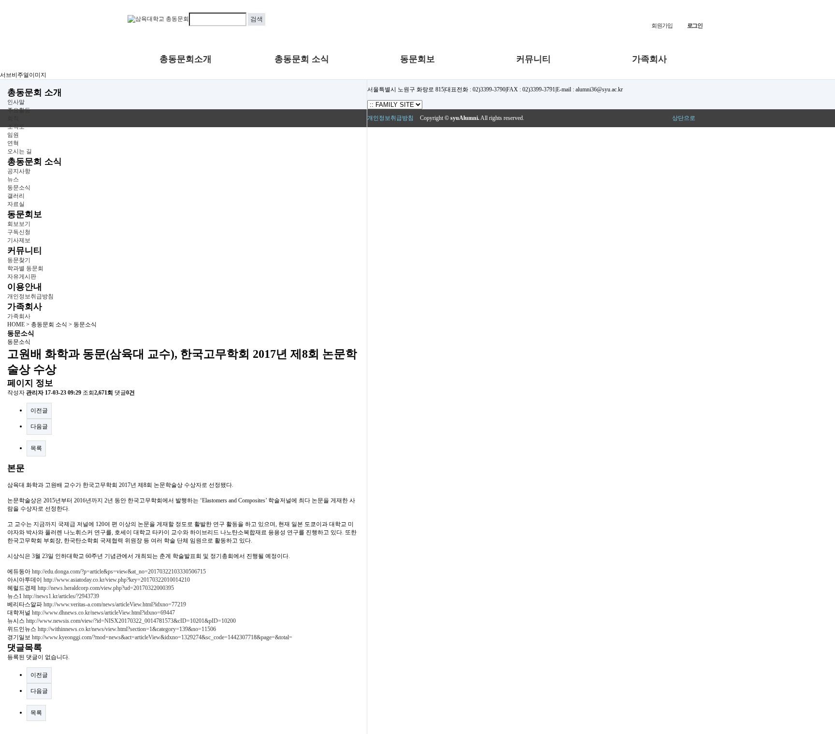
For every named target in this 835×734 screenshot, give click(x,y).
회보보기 (18, 223)
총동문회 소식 (301, 59)
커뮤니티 (533, 59)
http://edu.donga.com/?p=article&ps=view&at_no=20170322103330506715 (119, 571)
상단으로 (683, 118)
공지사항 (18, 171)
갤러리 (16, 195)
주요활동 (18, 110)
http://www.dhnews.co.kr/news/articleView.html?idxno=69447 (103, 612)
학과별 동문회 (25, 268)
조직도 (16, 126)
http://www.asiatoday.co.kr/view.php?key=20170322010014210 (116, 579)
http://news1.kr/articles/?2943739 (61, 596)
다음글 (39, 426)
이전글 (39, 410)
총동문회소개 (185, 59)
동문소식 (18, 187)
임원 (13, 135)
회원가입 (661, 25)
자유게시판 (21, 276)
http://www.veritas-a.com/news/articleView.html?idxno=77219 (114, 604)
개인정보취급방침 (30, 296)
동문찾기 (18, 260)
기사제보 (18, 240)
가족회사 (649, 59)
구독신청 (18, 232)
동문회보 (417, 59)
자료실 (16, 204)
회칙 (13, 118)
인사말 (16, 102)
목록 (36, 448)
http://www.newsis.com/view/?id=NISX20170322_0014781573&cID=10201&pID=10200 (131, 620)
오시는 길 (19, 151)
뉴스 (13, 179)
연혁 (13, 143)
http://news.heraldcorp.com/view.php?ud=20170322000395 (106, 588)
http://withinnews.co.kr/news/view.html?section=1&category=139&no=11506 (127, 629)
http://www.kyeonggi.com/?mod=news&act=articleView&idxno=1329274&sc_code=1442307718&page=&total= (162, 637)
